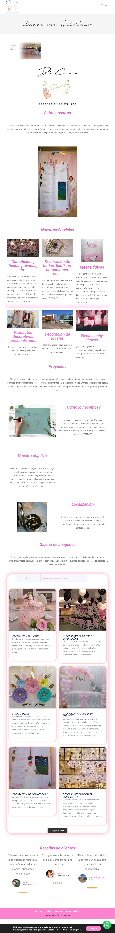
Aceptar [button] (93, 928)
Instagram (59, 911)
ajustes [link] (78, 930)
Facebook (48, 911)
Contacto (38, 911)
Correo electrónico (73, 911)
